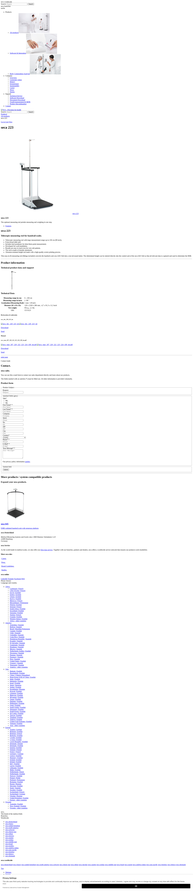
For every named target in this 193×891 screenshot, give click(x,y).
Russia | (15, 784)
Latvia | (15, 766)
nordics (9, 846)
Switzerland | (17, 792)
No (4, 422)
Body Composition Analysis (20, 74)
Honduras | (17, 647)
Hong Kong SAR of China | (23, 677)
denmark (10, 856)
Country (6, 435)
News (12, 90)
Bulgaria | (16, 736)
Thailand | (16, 717)
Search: (3, 4)
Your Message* (9, 448)
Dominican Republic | (20, 639)
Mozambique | (19, 603)
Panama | (16, 655)
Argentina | (17, 625)
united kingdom (12, 826)
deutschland (11, 822)
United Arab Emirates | (21, 721)
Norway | (16, 776)
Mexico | (16, 649)
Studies (4, 570)
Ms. (6, 401)
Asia (7, 669)
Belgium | (16, 732)
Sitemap (8, 872)
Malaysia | (16, 695)
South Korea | (17, 711)
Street (5, 418)
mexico (9, 836)
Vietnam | (16, 723)
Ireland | (15, 762)
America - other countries (19, 667)
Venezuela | (17, 665)
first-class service (47, 550)
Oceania (8, 802)
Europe (7, 728)
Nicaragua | (17, 653)
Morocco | (16, 601)
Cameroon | (16, 589)
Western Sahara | (18, 619)
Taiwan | (16, 715)
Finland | (16, 750)
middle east (11, 842)
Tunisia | (15, 615)
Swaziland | (17, 611)
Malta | (15, 770)
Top (2, 868)
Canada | (16, 631)
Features (8, 226)
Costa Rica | (17, 637)
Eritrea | (15, 595)
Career (12, 88)
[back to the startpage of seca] (11, 110)
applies (27, 462)
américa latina (12, 848)
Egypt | (15, 593)
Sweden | (16, 790)
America (8, 623)
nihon (9, 834)
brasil (9, 844)
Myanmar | (16, 697)
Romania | (16, 782)
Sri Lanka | (16, 713)
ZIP (4, 427)
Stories (12, 92)
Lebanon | (16, 693)
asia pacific (11, 850)
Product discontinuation (18, 104)
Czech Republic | (19, 742)
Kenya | (15, 599)
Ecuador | (16, 641)
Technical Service (16, 96)
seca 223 (75, 214)
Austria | (16, 730)
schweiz (10, 830)
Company (6, 414)
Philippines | (17, 703)
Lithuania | (16, 768)
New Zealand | (18, 806)
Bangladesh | (17, 673)
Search (31, 4)
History (12, 82)
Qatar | (15, 705)
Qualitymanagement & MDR (20, 102)
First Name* (8, 405)
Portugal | (17, 780)
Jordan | (15, 687)
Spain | (15, 788)
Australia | (16, 804)
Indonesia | (16, 681)
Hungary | (16, 758)
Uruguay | (16, 663)
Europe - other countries (18, 800)
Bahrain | (16, 671)
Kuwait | (16, 691)
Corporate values (16, 80)
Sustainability (14, 86)
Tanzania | (16, 613)
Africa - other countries (18, 621)
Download (4, 328)
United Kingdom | (19, 798)
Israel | (15, 683)
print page (4, 357)
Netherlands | (17, 772)
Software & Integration (18, 53)
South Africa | (17, 609)
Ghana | (15, 597)
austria (9, 838)
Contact (8, 106)
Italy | (15, 764)
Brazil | (20, 629)
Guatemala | (17, 645)
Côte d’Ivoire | (17, 591)
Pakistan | (16, 701)
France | (15, 752)
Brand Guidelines (7, 566)
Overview (13, 78)
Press (3, 562)
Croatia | (16, 738)
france (9, 824)
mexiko (83, 865)
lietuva (9, 854)
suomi (128, 865)
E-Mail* (6, 444)
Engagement (14, 84)
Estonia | (16, 748)
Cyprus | (16, 740)
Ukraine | (16, 796)
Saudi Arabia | (18, 707)
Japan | (15, 685)
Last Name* (8, 409)
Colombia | (17, 635)
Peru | (15, 659)
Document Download (17, 100)
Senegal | (16, 607)
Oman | (15, 699)
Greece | (15, 756)
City (4, 431)
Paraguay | (16, 657)
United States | (18, 661)
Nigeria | (16, 605)
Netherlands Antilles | (20, 651)
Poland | (15, 778)
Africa (7, 587)
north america (11, 828)
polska (9, 840)
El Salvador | (17, 643)
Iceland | (16, 760)
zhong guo (10, 832)
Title (5, 398)
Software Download (17, 98)
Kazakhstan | (17, 689)
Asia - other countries (17, 725)
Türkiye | (16, 719)
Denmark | (16, 744)
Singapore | (17, 709)
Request (5, 390)
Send (2, 331)
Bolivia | (16, 627)
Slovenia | (16, 786)
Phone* (6, 440)
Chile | (15, 633)
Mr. (6, 403)
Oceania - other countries (18, 808)
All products (14, 33)
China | (20, 675)
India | (15, 679)
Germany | (16, 754)
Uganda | (16, 617)
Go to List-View (6, 122)
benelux (9, 852)
